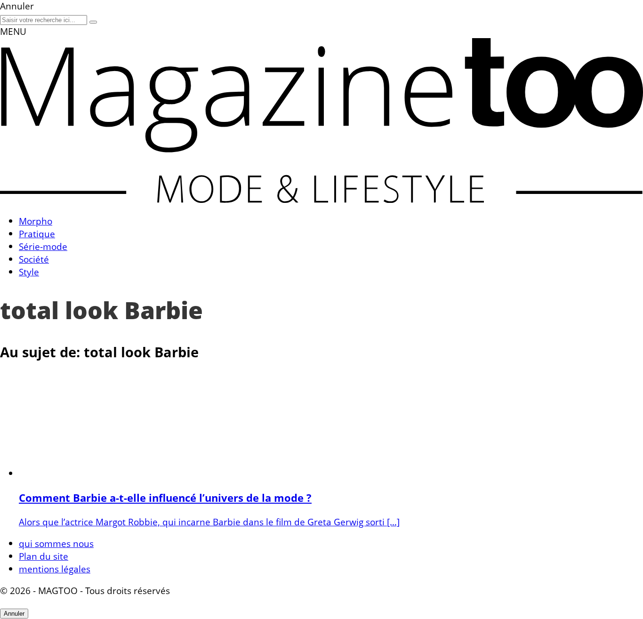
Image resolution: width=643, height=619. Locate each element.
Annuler (14, 613)
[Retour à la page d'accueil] (321, 199)
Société (34, 259)
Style (29, 271)
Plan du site (43, 556)
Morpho (35, 221)
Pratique (37, 233)
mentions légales (54, 569)
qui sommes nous (56, 543)
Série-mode (43, 246)
